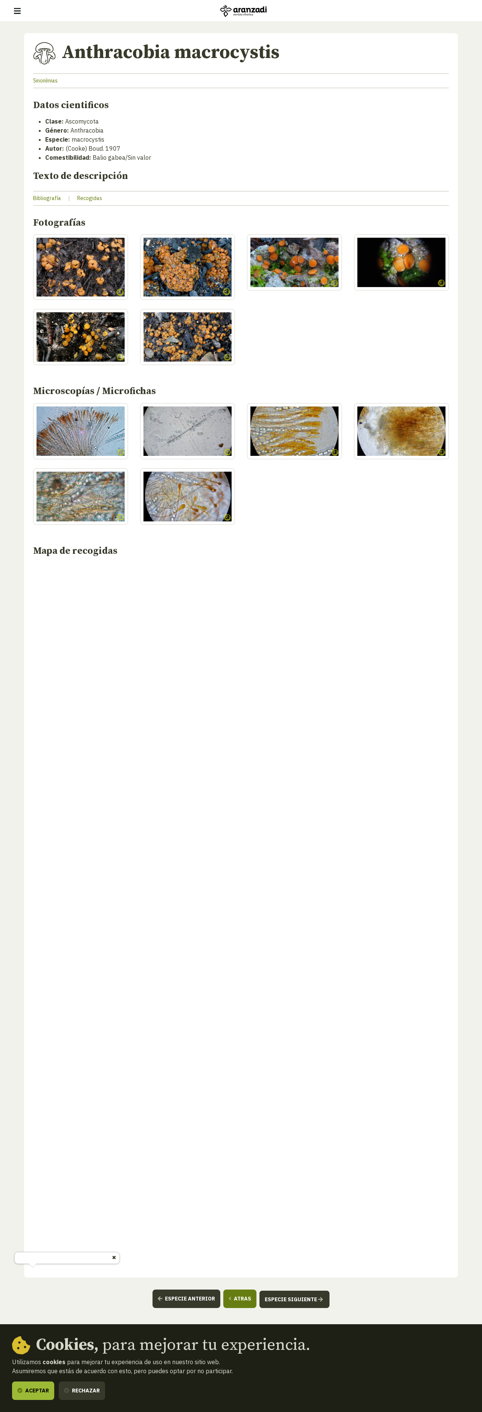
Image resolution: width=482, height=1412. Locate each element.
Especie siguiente (291, 1299)
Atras (242, 1298)
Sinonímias (45, 80)
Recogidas (89, 198)
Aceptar (36, 1390)
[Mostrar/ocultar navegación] (17, 11)
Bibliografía (47, 198)
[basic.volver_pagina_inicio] (243, 11)
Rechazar (85, 1390)
